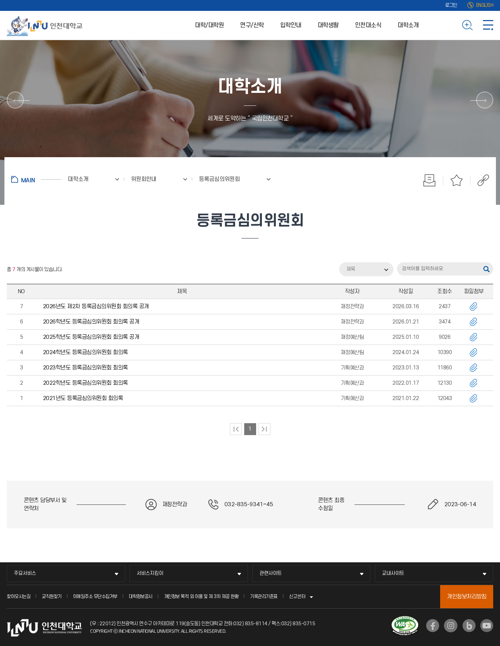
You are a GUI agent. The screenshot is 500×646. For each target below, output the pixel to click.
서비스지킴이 (150, 573)
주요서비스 (25, 573)
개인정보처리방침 (466, 597)
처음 (236, 429)
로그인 (451, 5)
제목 (350, 269)
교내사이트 (393, 573)
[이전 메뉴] (15, 100)
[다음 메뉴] (484, 100)
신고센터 (297, 596)
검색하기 (467, 25)
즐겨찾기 (456, 180)
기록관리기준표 (264, 596)
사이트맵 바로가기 (488, 25)
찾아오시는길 (18, 596)
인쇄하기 (429, 180)
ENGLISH (485, 5)
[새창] (432, 625)
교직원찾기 (52, 596)
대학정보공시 (140, 596)
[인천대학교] (46, 25)
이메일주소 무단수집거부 (95, 596)
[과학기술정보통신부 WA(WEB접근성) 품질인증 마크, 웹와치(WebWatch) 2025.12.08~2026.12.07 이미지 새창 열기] (404, 620)
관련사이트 (271, 573)
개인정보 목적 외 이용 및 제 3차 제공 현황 (201, 596)
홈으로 (36, 179)
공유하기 (479, 180)
